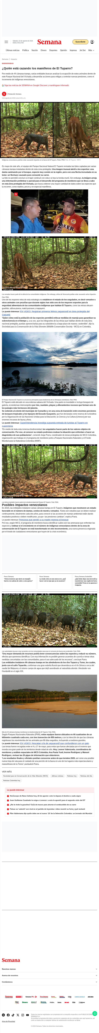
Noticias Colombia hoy (11, 780)
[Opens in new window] (8, 1015)
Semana (5, 59)
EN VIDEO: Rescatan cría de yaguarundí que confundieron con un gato (54, 743)
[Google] (3, 1015)
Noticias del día (86, 776)
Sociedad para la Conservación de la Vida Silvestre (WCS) (25, 776)
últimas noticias (57, 776)
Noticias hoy (72, 776)
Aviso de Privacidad (11, 1021)
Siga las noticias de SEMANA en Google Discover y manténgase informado (36, 85)
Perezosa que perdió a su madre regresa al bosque (43, 520)
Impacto (14, 59)
